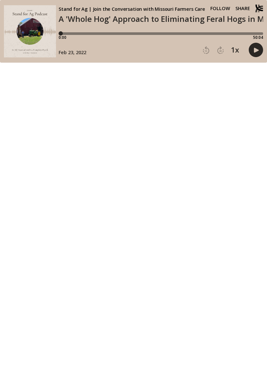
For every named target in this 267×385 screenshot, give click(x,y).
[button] (206, 50)
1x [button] (235, 50)
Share (242, 8)
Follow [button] (220, 8)
